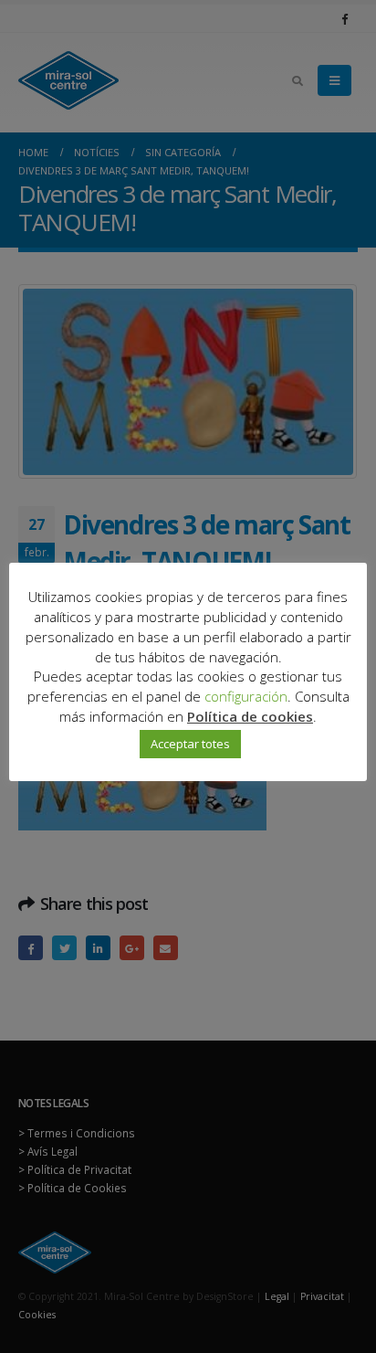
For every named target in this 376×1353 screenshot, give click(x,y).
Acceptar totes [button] (190, 743)
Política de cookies (250, 716)
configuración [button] (245, 696)
